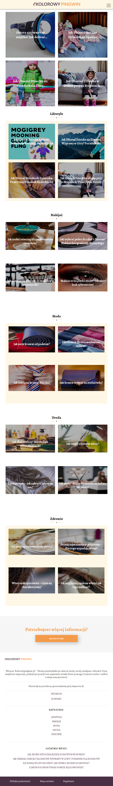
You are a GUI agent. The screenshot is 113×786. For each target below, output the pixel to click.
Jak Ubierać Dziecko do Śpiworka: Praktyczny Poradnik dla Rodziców (31, 180)
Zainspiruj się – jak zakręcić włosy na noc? (30, 485)
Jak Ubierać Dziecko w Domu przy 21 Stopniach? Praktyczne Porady (82, 83)
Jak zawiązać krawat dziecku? (32, 383)
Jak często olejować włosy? (82, 444)
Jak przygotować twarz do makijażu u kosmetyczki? (30, 283)
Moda (56, 316)
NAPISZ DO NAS (56, 638)
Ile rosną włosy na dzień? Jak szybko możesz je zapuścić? (56, 763)
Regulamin (68, 781)
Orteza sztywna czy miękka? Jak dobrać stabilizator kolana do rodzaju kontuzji (30, 34)
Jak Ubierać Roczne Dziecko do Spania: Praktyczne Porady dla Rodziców (83, 34)
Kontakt (56, 699)
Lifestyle (56, 113)
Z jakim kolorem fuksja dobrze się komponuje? (56, 767)
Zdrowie (56, 518)
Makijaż (57, 215)
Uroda (56, 417)
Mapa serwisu (47, 781)
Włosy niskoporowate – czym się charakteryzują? (32, 585)
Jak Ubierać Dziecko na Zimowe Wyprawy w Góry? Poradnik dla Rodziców (81, 141)
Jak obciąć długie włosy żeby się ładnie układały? (82, 485)
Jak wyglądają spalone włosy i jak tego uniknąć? (81, 585)
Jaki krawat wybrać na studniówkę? (81, 383)
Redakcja (56, 693)
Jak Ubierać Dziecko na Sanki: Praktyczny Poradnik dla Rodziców (31, 141)
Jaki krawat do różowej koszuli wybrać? (81, 344)
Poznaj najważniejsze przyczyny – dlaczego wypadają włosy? (81, 546)
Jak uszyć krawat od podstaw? (32, 344)
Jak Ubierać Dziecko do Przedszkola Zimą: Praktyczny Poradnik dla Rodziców (30, 83)
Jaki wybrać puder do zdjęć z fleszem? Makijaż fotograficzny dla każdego (83, 241)
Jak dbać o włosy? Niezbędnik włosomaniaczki (30, 444)
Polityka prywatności (20, 781)
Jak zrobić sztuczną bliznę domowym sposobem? (30, 241)
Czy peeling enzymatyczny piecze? (32, 547)
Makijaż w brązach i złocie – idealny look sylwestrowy (83, 283)
